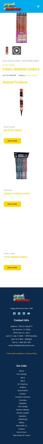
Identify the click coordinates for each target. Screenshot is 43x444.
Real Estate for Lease (21, 435)
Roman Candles (14, 61)
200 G (22, 377)
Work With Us (21, 425)
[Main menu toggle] (38, 6)
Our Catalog (21, 374)
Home (5, 61)
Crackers (22, 394)
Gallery (21, 422)
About (21, 371)
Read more (12, 141)
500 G (22, 381)
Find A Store (21, 432)
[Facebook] (14, 313)
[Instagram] (19, 313)
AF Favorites (23, 384)
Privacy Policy (31, 353)
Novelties (22, 403)
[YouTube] (28, 313)
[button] (37, 28)
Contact (21, 429)
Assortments (23, 390)
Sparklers (22, 416)
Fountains (23, 400)
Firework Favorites (22, 397)
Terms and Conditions (15, 353)
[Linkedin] (24, 313)
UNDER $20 (22, 419)
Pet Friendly (22, 406)
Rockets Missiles (22, 409)
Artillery (23, 387)
